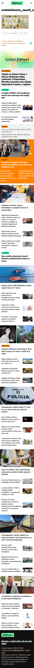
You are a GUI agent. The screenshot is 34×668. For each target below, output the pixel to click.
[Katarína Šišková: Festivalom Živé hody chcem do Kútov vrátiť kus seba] (17, 334)
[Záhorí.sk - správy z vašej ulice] (17, 3)
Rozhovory (5, 345)
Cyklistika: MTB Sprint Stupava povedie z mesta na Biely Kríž (10, 371)
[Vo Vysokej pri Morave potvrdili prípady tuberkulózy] (28, 119)
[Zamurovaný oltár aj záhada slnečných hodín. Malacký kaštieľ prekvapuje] (28, 233)
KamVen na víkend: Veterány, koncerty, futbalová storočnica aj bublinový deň (16, 164)
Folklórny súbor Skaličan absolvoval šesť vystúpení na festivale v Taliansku (10, 606)
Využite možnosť (12, 650)
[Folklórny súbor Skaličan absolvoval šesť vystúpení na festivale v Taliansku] (28, 606)
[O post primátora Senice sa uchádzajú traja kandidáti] (28, 481)
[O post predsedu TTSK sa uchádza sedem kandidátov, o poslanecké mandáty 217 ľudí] (28, 491)
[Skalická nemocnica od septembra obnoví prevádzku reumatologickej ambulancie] (28, 560)
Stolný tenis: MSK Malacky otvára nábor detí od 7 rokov (16, 286)
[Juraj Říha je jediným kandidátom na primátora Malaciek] (17, 585)
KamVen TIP (4, 159)
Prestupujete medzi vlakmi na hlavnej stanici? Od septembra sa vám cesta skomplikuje (16, 537)
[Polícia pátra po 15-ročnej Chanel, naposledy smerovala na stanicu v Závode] (28, 244)
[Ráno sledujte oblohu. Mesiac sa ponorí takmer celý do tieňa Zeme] (28, 419)
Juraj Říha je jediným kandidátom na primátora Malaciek (16, 597)
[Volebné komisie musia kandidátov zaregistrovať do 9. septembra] (17, 194)
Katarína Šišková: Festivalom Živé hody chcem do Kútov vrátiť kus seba (16, 351)
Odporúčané (6, 71)
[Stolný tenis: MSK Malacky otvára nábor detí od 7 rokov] (17, 274)
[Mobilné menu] (2, 3)
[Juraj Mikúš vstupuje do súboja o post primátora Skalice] (28, 615)
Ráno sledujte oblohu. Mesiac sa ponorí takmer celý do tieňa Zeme (10, 419)
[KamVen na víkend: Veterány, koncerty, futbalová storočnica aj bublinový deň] (17, 148)
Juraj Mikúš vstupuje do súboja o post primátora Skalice (10, 616)
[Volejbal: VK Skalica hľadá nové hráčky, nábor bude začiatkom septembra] (28, 380)
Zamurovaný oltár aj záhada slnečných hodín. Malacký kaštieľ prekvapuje (11, 234)
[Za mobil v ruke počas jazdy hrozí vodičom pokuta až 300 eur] (28, 319)
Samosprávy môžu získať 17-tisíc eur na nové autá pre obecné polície (16, 409)
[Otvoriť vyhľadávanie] (31, 3)
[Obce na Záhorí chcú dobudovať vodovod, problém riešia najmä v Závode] (17, 458)
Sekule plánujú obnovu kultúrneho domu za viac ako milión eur (10, 361)
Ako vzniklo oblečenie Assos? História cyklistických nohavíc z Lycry (15, 258)
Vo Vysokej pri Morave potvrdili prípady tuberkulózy (9, 119)
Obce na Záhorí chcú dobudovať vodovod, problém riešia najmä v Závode (16, 472)
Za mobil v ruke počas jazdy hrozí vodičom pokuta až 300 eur (9, 319)
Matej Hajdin (14, 33)
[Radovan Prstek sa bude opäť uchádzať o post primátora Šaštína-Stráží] (28, 625)
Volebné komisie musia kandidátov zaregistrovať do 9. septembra (15, 207)
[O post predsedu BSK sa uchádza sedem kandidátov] (28, 570)
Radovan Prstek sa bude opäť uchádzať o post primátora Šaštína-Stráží (10, 625)
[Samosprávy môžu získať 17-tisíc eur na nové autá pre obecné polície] (17, 396)
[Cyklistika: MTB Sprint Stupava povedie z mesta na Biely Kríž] (28, 370)
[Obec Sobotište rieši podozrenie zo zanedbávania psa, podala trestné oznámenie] (28, 296)
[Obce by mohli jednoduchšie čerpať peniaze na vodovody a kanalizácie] (28, 548)
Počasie (4, 126)
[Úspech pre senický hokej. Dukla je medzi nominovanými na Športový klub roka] (28, 430)
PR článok (5, 89)
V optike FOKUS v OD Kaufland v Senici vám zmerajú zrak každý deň (15, 95)
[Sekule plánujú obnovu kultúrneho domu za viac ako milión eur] (28, 361)
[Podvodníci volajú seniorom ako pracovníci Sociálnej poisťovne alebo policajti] (28, 308)
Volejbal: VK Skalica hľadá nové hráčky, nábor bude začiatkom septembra (10, 380)
